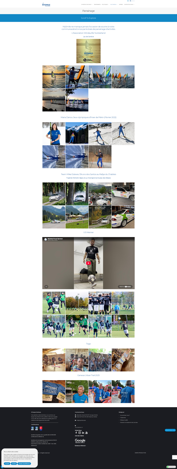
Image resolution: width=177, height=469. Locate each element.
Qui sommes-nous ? (125, 415)
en (128, 1)
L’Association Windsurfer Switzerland (88, 33)
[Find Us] (80, 441)
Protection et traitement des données (129, 422)
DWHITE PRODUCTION (140, 453)
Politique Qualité (124, 420)
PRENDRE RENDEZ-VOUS (170, 430)
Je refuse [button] (14, 463)
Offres (121, 4)
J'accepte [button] (7, 463)
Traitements (97, 4)
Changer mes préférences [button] (24, 463)
